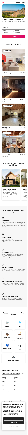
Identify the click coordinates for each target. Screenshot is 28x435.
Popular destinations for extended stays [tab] (11, 373)
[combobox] (13, 27)
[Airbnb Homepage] (3, 2)
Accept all (13, 419)
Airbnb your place (20, 2)
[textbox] (7, 32)
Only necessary (13, 422)
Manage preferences (13, 426)
